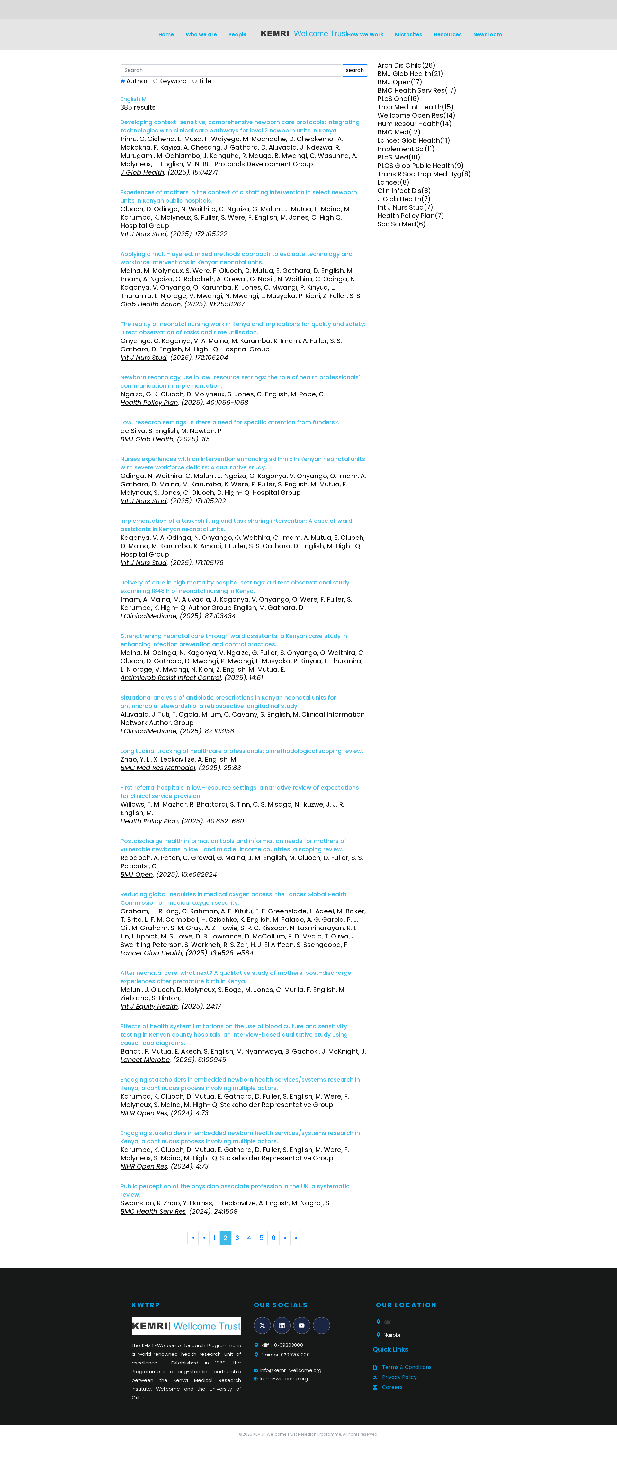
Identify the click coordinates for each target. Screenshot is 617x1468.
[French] (149, 11)
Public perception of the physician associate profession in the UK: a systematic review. (235, 1191)
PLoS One (392, 98)
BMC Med (393, 132)
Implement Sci (401, 148)
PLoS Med (393, 157)
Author (137, 81)
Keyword (173, 81)
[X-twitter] (262, 1325)
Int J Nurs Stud (401, 207)
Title (204, 81)
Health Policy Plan (406, 215)
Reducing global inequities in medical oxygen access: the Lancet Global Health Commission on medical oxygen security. (233, 899)
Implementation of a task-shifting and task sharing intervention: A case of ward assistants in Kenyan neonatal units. (236, 525)
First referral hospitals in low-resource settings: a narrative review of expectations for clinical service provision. (240, 792)
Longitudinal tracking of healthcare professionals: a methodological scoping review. (242, 751)
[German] (141, 11)
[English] (133, 11)
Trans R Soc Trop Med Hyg (419, 173)
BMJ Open (394, 81)
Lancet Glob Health (409, 140)
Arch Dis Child (400, 65)
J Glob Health (399, 199)
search (355, 70)
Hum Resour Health (409, 123)
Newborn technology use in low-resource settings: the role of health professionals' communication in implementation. (240, 382)
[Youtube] (301, 1325)
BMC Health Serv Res (411, 90)
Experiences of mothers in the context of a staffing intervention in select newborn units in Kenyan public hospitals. (239, 196)
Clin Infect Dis (399, 190)
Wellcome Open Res (410, 115)
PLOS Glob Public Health (416, 165)
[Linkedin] (282, 1325)
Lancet (389, 182)
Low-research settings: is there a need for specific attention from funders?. (230, 422)
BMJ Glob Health (404, 73)
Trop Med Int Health (410, 107)
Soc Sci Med (397, 224)
